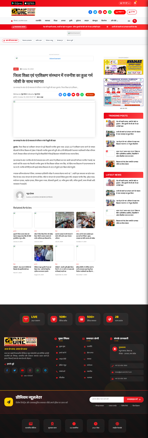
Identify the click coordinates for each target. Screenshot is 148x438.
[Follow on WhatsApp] (82, 94)
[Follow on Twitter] (64, 94)
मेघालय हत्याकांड (27, 40)
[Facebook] (7, 370)
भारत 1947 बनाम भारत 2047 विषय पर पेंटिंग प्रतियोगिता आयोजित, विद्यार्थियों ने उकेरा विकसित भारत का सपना (128, 189)
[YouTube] (22, 370)
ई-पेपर (133, 12)
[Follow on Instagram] (77, 94)
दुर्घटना (78, 20)
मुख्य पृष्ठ (62, 346)
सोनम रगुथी (70, 40)
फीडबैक (61, 377)
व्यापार (89, 359)
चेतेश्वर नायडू (49, 40)
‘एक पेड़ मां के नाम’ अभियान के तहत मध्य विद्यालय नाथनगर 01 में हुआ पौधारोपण (127, 178)
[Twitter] (14, 370)
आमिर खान (39, 40)
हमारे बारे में (62, 353)
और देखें (113, 20)
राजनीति (38, 20)
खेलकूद (95, 20)
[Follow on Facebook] (69, 94)
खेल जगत (90, 353)
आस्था (63, 20)
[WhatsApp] (37, 370)
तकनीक (89, 371)
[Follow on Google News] (60, 94)
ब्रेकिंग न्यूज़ (62, 365)
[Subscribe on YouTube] (73, 94)
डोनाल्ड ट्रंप (60, 40)
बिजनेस (104, 20)
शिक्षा (55, 20)
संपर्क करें (62, 371)
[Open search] (135, 21)
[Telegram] (45, 370)
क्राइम (87, 20)
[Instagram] (30, 370)
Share (91, 94)
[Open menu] (129, 20)
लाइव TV (121, 12)
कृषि (70, 20)
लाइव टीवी (62, 359)
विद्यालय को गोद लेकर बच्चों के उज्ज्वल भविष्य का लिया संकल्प (127, 198)
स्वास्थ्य (47, 20)
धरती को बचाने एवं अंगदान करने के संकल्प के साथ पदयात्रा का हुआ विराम (118, 27)
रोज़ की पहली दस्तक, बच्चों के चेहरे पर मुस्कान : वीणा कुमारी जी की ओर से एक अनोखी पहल (54, 27)
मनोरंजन (89, 365)
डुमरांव (16, 69)
